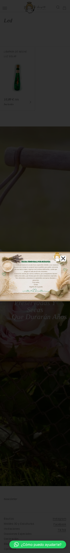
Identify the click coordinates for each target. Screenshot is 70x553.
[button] (37, 544)
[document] (35, 276)
